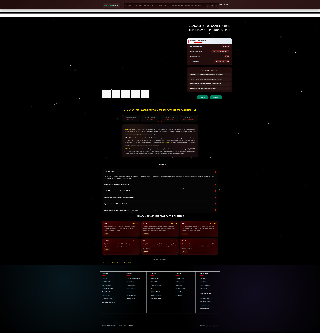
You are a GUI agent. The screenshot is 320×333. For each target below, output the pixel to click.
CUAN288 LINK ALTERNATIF (109, 302)
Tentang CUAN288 (204, 298)
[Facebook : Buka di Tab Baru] (207, 326)
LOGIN (203, 97)
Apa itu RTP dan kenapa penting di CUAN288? (160, 191)
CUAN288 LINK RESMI (107, 288)
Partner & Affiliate (204, 305)
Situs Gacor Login (180, 278)
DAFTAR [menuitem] (226, 5)
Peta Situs (130, 325)
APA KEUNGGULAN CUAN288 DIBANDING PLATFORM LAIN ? (160, 210)
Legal (125, 325)
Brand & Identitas (204, 308)
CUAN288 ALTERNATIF (107, 298)
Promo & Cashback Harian (133, 278)
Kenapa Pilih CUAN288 (206, 301)
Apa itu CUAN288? (160, 172)
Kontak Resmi (203, 288)
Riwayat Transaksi (180, 288)
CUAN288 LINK (106, 292)
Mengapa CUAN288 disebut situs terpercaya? (160, 184)
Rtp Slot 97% (154, 282)
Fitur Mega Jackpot (131, 295)
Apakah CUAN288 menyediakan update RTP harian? (160, 197)
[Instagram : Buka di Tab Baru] (214, 326)
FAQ (152, 288)
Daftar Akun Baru (180, 282)
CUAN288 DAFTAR (106, 285)
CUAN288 (104, 278)
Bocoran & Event (130, 282)
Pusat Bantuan (154, 278)
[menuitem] (128, 6)
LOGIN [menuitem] (220, 5)
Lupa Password (179, 285)
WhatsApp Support (156, 285)
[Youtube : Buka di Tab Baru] (217, 326)
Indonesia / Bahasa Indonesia (108, 325)
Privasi (120, 325)
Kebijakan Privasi (155, 292)
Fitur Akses (203, 278)
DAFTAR (216, 97)
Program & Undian (131, 285)
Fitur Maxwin (129, 292)
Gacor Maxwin (203, 282)
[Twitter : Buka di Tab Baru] (211, 326)
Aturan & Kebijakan (205, 285)
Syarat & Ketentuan (156, 295)
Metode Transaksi (130, 288)
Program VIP (179, 295)
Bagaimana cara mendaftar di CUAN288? (160, 204)
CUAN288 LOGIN (106, 282)
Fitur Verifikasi (179, 292)
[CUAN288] (111, 5)
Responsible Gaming (156, 298)
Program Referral (130, 298)
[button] (212, 6)
